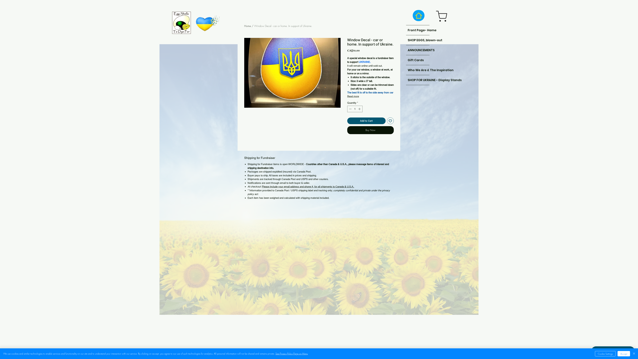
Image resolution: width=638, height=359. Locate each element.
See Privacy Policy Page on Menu (291, 353)
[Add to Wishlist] (390, 121)
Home (247, 26)
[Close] (634, 353)
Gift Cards (416, 60)
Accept (623, 353)
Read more (353, 96)
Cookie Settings (605, 353)
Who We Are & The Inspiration (418, 70)
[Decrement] (350, 109)
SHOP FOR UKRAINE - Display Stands (418, 80)
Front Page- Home (418, 30)
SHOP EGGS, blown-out (418, 40)
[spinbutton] (355, 109)
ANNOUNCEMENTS (418, 50)
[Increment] (360, 109)
